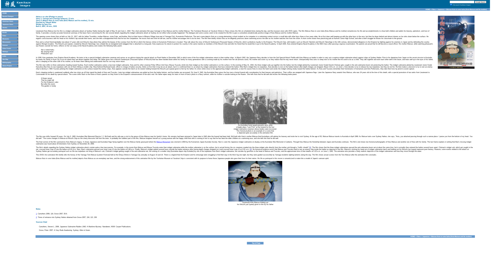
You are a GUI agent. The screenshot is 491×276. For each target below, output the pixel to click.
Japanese (441, 9)
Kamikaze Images (24, 4)
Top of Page (256, 243)
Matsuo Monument (163, 142)
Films (434, 9)
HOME (428, 9)
